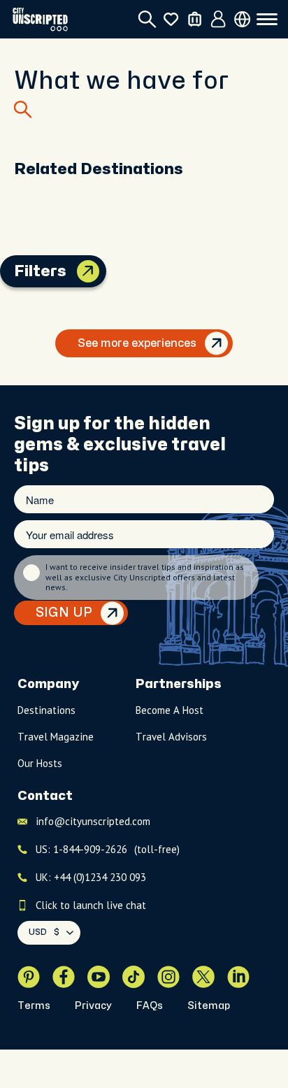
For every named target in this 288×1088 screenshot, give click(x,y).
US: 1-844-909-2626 (108, 849)
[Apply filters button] (88, 271)
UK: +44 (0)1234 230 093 (91, 877)
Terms (33, 1005)
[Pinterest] (28, 977)
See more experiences (137, 343)
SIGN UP (64, 613)
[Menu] (267, 19)
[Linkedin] (238, 977)
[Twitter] (203, 977)
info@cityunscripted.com (93, 821)
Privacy (93, 1005)
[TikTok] (133, 977)
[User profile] (218, 20)
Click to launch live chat (91, 905)
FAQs (149, 1005)
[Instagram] (168, 977)
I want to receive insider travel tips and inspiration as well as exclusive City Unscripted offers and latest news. (144, 577)
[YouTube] (98, 977)
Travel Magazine (55, 736)
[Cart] (194, 19)
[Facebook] (63, 977)
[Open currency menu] (242, 19)
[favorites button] (170, 19)
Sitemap (208, 1005)
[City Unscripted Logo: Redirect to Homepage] (40, 19)
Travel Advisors (171, 736)
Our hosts (39, 763)
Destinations (46, 710)
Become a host (169, 710)
